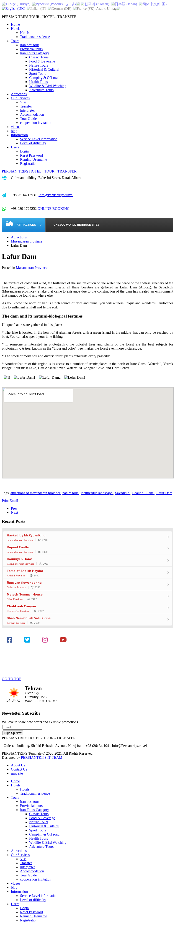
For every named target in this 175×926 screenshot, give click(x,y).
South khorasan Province (20, 540)
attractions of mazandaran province (35, 493)
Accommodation (32, 114)
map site (17, 773)
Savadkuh (122, 493)
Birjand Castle (18, 547)
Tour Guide (28, 118)
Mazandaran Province (31, 268)
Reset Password (31, 155)
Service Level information (38, 139)
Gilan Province (15, 599)
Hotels (15, 28)
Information (19, 135)
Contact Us (19, 769)
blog (14, 131)
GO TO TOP (11, 679)
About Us (18, 765)
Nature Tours (38, 65)
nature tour (70, 493)
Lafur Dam (164, 493)
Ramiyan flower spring (24, 582)
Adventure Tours (41, 90)
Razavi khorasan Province (20, 563)
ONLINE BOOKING (54, 208)
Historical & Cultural (44, 69)
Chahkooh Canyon (21, 606)
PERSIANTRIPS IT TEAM (41, 757)
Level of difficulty (33, 143)
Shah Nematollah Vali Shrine (29, 618)
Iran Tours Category (34, 53)
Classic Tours (39, 57)
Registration (28, 163)
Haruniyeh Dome (20, 559)
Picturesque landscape (97, 493)
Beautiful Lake (143, 493)
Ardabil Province (16, 575)
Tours (15, 41)
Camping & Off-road (44, 78)
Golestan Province (16, 587)
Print (6, 501)
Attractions (19, 94)
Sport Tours (37, 73)
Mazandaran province (26, 241)
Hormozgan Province (18, 611)
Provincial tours (31, 49)
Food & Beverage (42, 61)
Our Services (20, 98)
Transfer (26, 106)
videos (15, 127)
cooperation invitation (35, 123)
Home (15, 24)
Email (14, 501)
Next (14, 512)
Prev (14, 508)
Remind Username (33, 159)
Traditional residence (35, 37)
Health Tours (38, 82)
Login (24, 151)
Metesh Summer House (25, 594)
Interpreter (27, 110)
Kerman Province (16, 622)
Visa (23, 102)
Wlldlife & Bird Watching (47, 86)
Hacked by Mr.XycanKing (26, 535)
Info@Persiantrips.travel (56, 195)
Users (15, 147)
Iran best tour (29, 45)
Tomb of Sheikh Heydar (25, 571)
